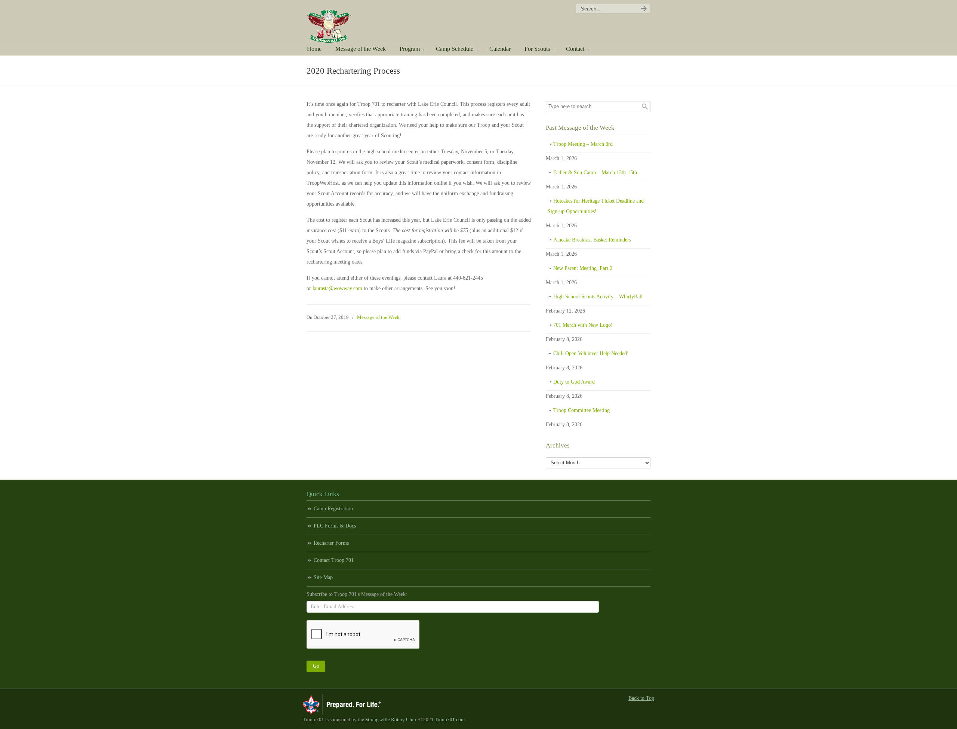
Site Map (323, 577)
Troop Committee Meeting (581, 410)
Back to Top (641, 698)
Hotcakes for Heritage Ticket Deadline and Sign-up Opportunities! (596, 206)
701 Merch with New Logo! (583, 325)
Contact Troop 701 (334, 560)
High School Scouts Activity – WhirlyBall (598, 296)
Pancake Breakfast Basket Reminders (592, 240)
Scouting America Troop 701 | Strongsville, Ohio (339, 22)
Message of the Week (378, 317)
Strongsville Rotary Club (390, 719)
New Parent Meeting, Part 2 (582, 268)
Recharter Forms (331, 543)
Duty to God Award (574, 382)
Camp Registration (333, 508)
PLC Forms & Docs (335, 526)
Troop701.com (450, 719)
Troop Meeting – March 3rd (583, 144)
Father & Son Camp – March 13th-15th (595, 172)
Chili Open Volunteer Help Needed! (591, 353)
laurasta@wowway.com (337, 288)
